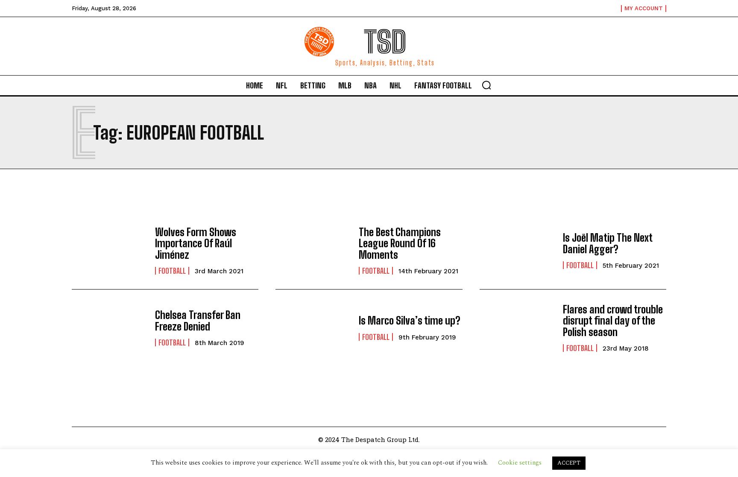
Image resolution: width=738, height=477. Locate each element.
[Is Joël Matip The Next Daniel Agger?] (517, 251)
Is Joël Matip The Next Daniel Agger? (608, 243)
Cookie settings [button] (520, 463)
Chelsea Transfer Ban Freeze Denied (197, 320)
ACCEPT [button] (568, 463)
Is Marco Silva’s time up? (409, 320)
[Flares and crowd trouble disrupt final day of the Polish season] (517, 328)
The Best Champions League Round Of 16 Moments (400, 243)
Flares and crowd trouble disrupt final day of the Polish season (613, 320)
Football (172, 271)
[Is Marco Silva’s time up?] (312, 328)
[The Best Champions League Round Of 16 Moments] (312, 251)
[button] (486, 85)
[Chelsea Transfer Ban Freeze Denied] (109, 328)
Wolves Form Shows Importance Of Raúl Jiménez (195, 243)
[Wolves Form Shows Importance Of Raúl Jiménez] (109, 251)
